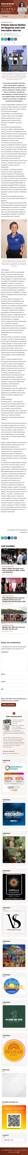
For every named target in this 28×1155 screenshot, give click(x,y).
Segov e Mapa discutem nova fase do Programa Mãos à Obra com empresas (13, 570)
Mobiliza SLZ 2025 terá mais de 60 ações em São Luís (13, 628)
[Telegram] (12, 39)
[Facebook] (2, 9)
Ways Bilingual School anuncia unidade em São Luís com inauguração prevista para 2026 (14, 599)
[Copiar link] (15, 39)
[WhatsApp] (2, 39)
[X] (9, 39)
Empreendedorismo (7, 22)
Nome (3, 674)
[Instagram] (5, 9)
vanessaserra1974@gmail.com (12, 753)
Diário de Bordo (7, 4)
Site (2, 689)
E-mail (3, 681)
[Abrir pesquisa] (25, 16)
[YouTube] (7, 9)
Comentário (5, 652)
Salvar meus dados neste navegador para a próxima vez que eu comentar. (14, 699)
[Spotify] (12, 9)
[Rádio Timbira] (15, 9)
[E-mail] (10, 9)
